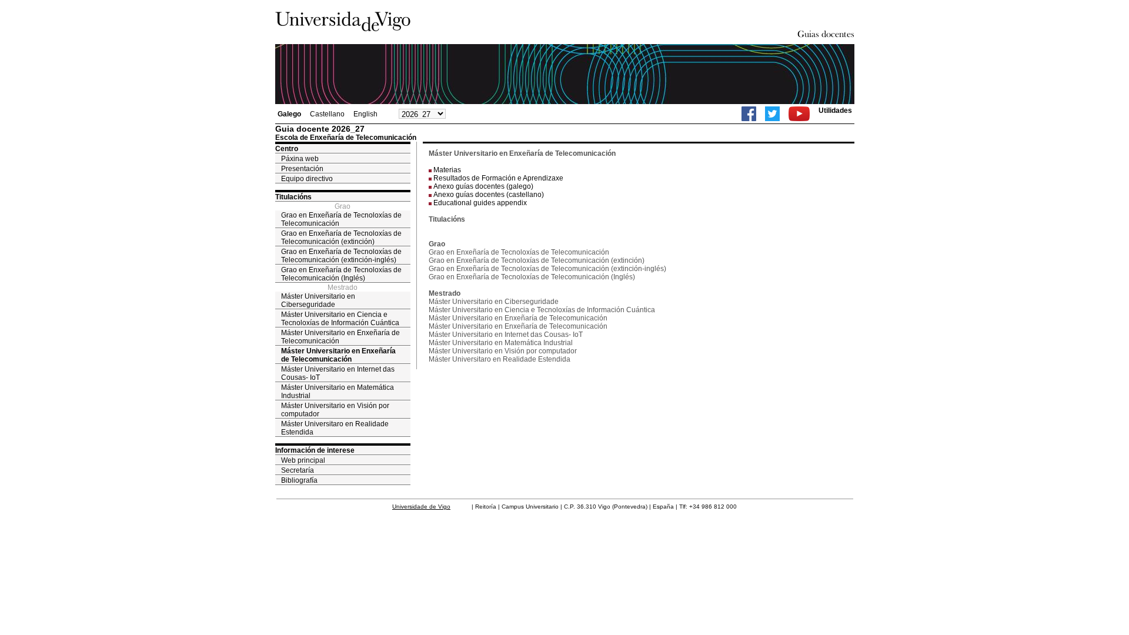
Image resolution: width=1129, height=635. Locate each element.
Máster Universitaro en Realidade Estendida (335, 428)
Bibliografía (299, 480)
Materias (447, 170)
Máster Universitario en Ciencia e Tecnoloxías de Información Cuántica (340, 318)
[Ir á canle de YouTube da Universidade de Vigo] (799, 113)
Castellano (327, 114)
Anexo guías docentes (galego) (483, 186)
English (365, 114)
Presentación (302, 169)
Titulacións (293, 197)
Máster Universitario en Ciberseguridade (318, 300)
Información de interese (315, 450)
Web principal (303, 460)
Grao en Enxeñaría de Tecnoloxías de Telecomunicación (341, 219)
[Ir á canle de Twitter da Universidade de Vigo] (772, 113)
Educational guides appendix (480, 203)
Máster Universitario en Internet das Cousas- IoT (338, 373)
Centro (286, 149)
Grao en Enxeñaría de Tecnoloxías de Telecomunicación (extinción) (341, 237)
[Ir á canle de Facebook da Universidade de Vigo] (748, 113)
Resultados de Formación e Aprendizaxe (498, 178)
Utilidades (835, 110)
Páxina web (300, 159)
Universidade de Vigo (421, 506)
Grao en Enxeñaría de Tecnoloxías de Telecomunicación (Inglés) (341, 274)
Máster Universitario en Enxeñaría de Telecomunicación (340, 337)
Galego (289, 114)
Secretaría (297, 470)
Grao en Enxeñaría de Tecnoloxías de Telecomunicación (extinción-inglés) (341, 256)
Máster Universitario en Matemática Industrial (337, 391)
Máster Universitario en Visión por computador (335, 410)
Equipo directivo (307, 179)
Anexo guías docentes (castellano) (488, 194)
